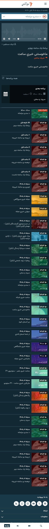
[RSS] (16, 503)
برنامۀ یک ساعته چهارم (37, 48)
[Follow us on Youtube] (33, 503)
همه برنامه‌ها (11, 78)
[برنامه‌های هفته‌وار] (18, 526)
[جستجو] (41, 526)
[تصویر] (29, 526)
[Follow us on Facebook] (45, 503)
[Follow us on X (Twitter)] (39, 503)
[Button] (40, 58)
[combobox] (24, 16)
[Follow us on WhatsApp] (22, 503)
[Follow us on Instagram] (27, 503)
